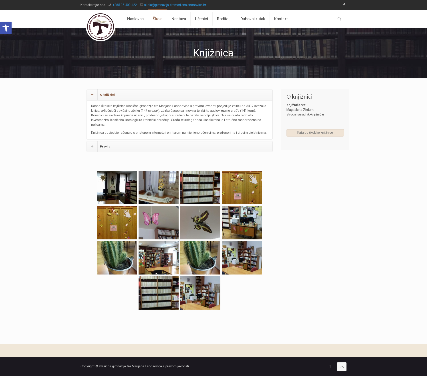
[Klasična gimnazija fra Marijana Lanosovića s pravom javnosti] (100, 26)
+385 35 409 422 (125, 5)
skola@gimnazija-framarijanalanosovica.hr (175, 5)
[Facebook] (344, 5)
